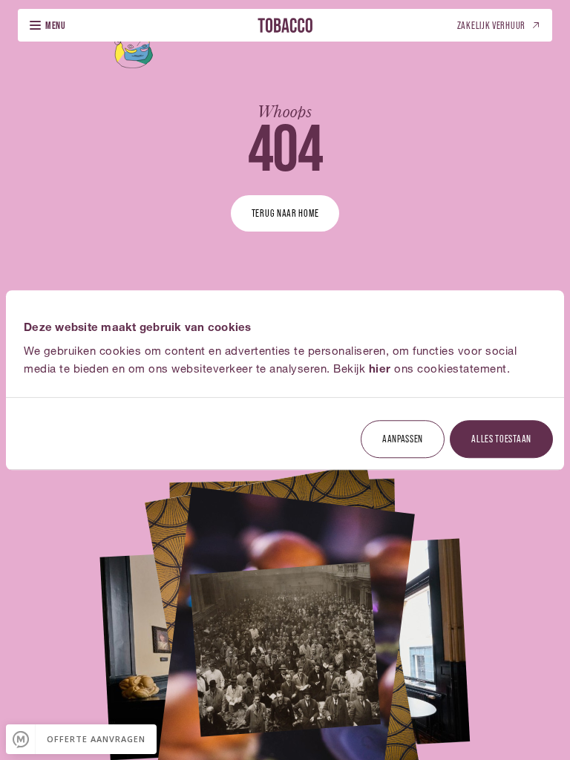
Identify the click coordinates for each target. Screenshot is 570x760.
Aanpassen (402, 438)
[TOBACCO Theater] (285, 25)
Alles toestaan (501, 438)
